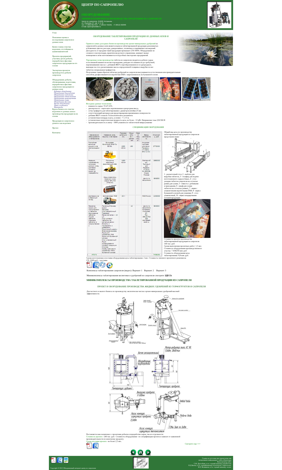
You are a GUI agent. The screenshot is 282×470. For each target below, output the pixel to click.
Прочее (55, 128)
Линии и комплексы (60, 105)
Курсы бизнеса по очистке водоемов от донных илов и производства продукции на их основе (65, 112)
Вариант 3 (161, 270)
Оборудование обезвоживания (65, 96)
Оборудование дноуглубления (64, 93)
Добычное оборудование (62, 91)
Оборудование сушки (60, 100)
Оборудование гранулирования (65, 98)
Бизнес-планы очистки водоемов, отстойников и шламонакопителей (62, 49)
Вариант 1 (137, 270)
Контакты (56, 132)
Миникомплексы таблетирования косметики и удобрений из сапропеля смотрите (126, 275)
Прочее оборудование (62, 103)
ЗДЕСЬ (168, 275)
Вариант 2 (149, 270)
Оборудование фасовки (62, 102)
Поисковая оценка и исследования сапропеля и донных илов (63, 39)
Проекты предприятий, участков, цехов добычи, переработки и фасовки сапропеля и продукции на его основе (64, 61)
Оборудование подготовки (63, 95)
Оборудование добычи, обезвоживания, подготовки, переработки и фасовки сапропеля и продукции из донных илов (64, 84)
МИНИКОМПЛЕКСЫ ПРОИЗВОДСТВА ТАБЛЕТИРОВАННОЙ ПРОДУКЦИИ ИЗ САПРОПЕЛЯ (139, 280)
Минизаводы (58, 107)
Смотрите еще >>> (192, 444)
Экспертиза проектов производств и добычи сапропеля (61, 72)
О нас (54, 33)
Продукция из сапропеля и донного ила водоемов (63, 122)
